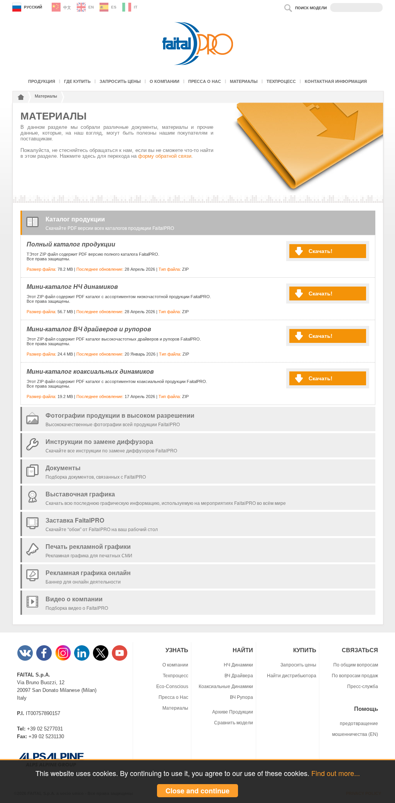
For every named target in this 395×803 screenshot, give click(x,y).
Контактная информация (336, 81)
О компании (164, 81)
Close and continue (197, 791)
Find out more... (335, 773)
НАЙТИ (243, 650)
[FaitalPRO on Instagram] (63, 659)
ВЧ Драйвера (239, 675)
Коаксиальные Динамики (226, 686)
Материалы (244, 81)
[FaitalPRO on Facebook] (44, 659)
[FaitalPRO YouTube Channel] (120, 659)
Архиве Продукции (232, 711)
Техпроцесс (281, 81)
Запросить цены (120, 81)
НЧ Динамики (238, 664)
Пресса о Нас (173, 697)
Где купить (77, 81)
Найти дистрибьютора (291, 675)
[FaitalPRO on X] (101, 659)
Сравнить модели (233, 722)
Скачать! (321, 251)
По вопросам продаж (355, 675)
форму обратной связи (164, 156)
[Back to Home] (20, 98)
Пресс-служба (362, 686)
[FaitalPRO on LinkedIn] (82, 659)
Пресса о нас (204, 81)
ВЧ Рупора (241, 697)
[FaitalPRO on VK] (25, 659)
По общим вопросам (355, 664)
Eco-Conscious (172, 686)
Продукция (41, 81)
